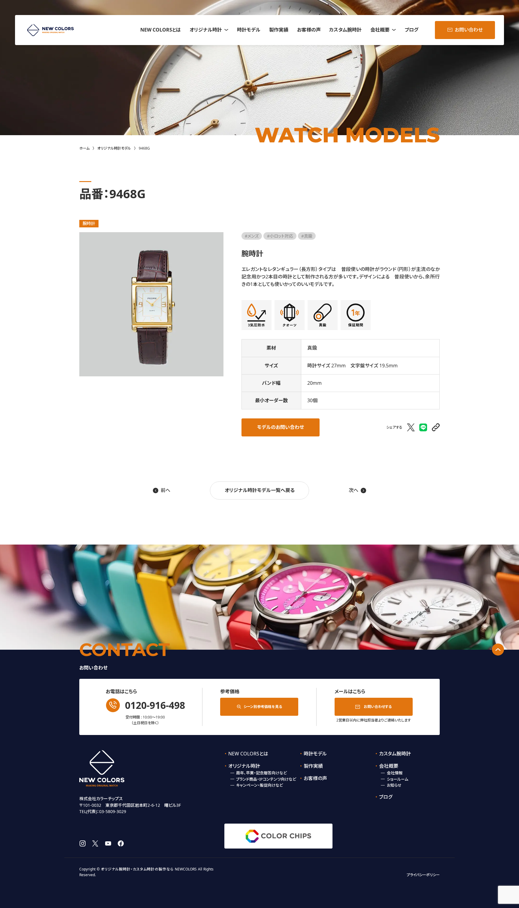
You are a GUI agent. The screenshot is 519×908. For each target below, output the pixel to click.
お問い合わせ (469, 29)
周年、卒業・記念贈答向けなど (261, 773)
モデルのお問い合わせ (280, 427)
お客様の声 (309, 29)
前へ (161, 490)
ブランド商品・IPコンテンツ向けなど (266, 779)
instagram (82, 843)
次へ (357, 490)
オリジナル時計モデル (114, 148)
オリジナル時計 (206, 29)
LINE (423, 427)
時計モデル (248, 29)
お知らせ (394, 785)
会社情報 (394, 773)
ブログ (411, 29)
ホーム (84, 148)
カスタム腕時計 (345, 29)
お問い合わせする (378, 706)
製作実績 (278, 29)
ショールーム (397, 779)
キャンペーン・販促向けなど (259, 785)
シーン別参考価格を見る (263, 706)
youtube (108, 843)
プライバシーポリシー (423, 874)
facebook (121, 843)
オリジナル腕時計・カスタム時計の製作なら (137, 869)
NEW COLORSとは (160, 29)
